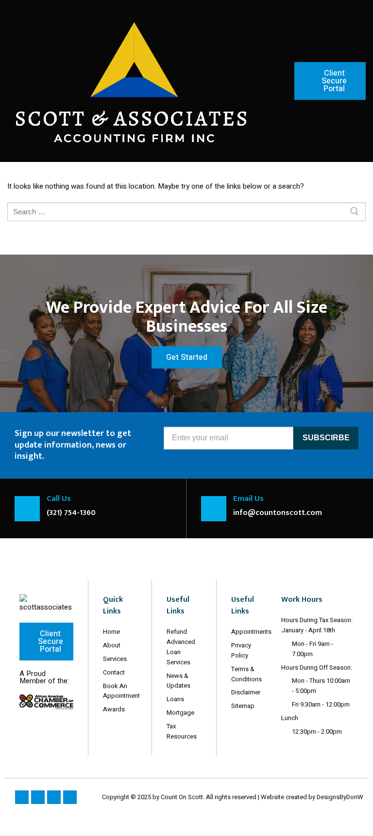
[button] (275, 81)
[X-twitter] (54, 797)
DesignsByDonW (340, 797)
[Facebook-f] (22, 797)
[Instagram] (38, 797)
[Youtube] (70, 797)
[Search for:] (186, 211)
